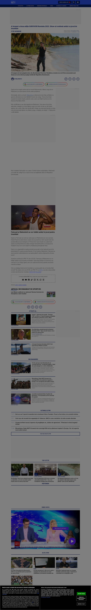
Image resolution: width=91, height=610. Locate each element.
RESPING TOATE (81, 603)
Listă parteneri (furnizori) (45, 597)
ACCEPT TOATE (81, 593)
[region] (45, 597)
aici (32, 602)
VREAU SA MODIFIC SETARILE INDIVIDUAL (81, 598)
